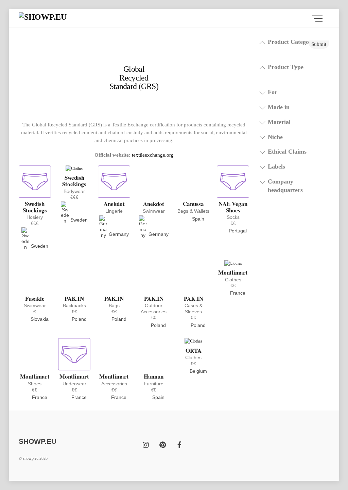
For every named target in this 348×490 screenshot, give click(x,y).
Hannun (153, 376)
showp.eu (30, 458)
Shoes (34, 383)
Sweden (39, 246)
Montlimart (233, 272)
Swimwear (154, 211)
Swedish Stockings (35, 206)
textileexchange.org (153, 155)
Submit (318, 44)
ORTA (194, 350)
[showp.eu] (43, 17)
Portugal (237, 230)
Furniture (153, 383)
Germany (118, 234)
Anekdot (114, 203)
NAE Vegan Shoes (233, 206)
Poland (78, 319)
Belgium (197, 371)
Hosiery (35, 217)
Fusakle (35, 298)
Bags (114, 305)
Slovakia (39, 319)
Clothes (233, 279)
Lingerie (114, 211)
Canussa (193, 203)
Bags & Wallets (193, 211)
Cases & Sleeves (194, 308)
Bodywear (74, 191)
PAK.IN (74, 298)
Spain (197, 219)
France (237, 293)
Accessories (114, 383)
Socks (233, 217)
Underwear (74, 383)
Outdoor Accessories (154, 308)
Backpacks (74, 305)
